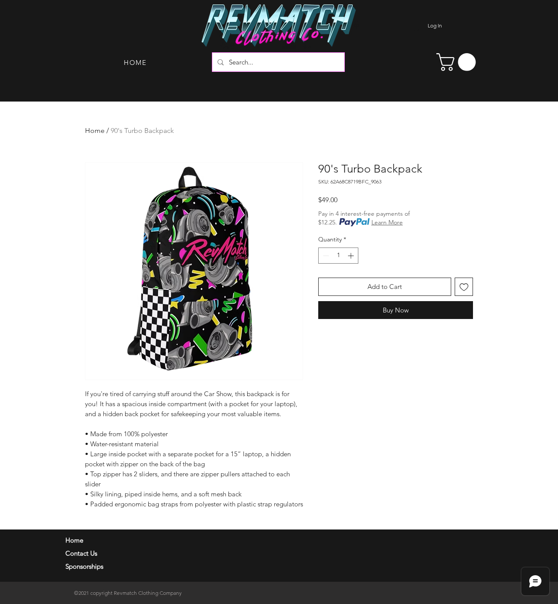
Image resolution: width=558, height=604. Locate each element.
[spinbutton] (338, 255)
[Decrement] (325, 255)
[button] (458, 62)
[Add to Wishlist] (464, 287)
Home (95, 130)
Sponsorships (84, 566)
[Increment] (351, 255)
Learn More (387, 222)
